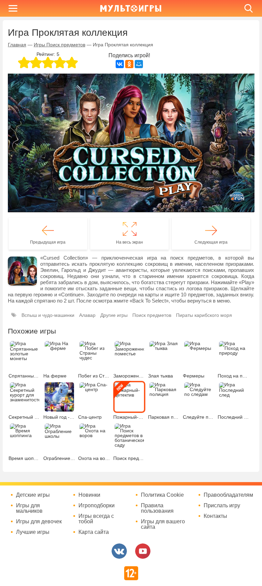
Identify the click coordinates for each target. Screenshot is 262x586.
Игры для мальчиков (29, 508)
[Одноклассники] (129, 64)
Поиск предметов (151, 315)
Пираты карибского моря (204, 315)
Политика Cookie (162, 495)
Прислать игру (222, 505)
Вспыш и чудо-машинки (47, 315)
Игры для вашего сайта (163, 524)
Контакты (215, 516)
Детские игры (33, 495)
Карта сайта (93, 532)
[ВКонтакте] (120, 64)
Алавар (87, 315)
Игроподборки (96, 505)
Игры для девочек (39, 521)
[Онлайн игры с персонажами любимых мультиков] (130, 8)
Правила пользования (157, 508)
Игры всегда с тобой (96, 518)
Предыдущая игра (48, 242)
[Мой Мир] (139, 64)
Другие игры (114, 315)
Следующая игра (211, 242)
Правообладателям (228, 495)
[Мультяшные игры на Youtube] (142, 551)
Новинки (89, 495)
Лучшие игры (32, 532)
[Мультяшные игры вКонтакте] (119, 551)
